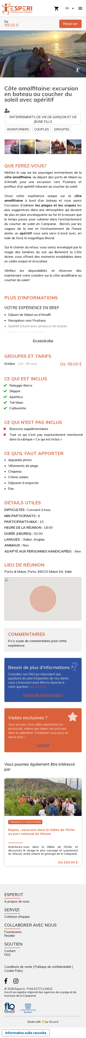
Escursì (53, 1021)
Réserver (70, 23)
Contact (43, 745)
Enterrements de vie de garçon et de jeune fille (43, 119)
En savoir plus (43, 340)
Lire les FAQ (38, 687)
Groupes (62, 129)
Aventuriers (18, 129)
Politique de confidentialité (53, 967)
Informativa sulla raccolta (25, 1033)
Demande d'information (43, 695)
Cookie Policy (13, 971)
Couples (41, 129)
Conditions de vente (18, 967)
